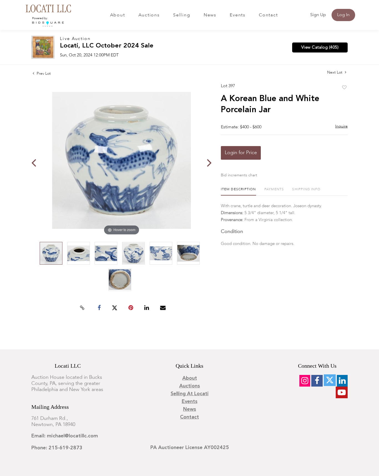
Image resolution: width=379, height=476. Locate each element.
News (210, 15)
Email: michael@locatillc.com (64, 436)
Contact (268, 15)
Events (238, 15)
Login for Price (241, 152)
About (117, 15)
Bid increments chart (239, 175)
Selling (181, 15)
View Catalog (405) (319, 47)
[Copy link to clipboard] (82, 308)
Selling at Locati (190, 393)
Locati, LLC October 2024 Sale (106, 46)
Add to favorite (344, 88)
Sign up (318, 15)
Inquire (341, 126)
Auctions (149, 15)
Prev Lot (43, 74)
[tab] (238, 191)
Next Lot (335, 72)
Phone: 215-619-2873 (56, 447)
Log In (343, 15)
